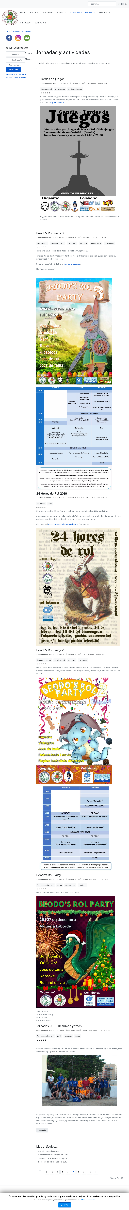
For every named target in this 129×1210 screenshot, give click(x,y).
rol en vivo (72, 243)
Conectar (13, 69)
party (59, 885)
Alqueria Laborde (58, 102)
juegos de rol (46, 89)
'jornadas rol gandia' (45, 885)
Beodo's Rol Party (48, 875)
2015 (59, 1036)
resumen (68, 1036)
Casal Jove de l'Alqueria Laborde (63, 524)
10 (90, 1172)
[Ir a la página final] (104, 1170)
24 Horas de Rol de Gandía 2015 (52, 1162)
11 (95, 1172)
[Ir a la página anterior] (42, 1170)
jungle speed (59, 660)
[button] (105, 13)
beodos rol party (57, 243)
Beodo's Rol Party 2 (50, 650)
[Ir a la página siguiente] (100, 1170)
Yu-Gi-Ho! (82, 885)
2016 (50, 504)
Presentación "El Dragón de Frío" (53, 1155)
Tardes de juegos (52, 79)
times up (71, 660)
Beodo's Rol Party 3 (50, 233)
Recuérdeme (15, 65)
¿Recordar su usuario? (16, 74)
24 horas (41, 504)
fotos (77, 1036)
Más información (88, 1200)
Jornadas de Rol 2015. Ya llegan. (52, 1158)
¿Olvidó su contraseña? (16, 77)
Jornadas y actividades (49, 83)
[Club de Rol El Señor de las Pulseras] (10, 17)
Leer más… (42, 1130)
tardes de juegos (75, 89)
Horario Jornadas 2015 (48, 1151)
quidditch (83, 243)
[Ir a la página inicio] (38, 1170)
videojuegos (60, 89)
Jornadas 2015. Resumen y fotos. (59, 1026)
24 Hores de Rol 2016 (51, 493)
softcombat (42, 243)
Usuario (28, 53)
